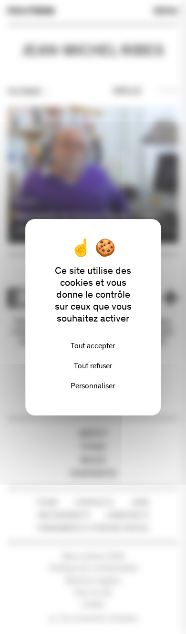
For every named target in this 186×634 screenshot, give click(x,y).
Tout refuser (93, 365)
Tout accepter (93, 345)
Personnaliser (93, 385)
